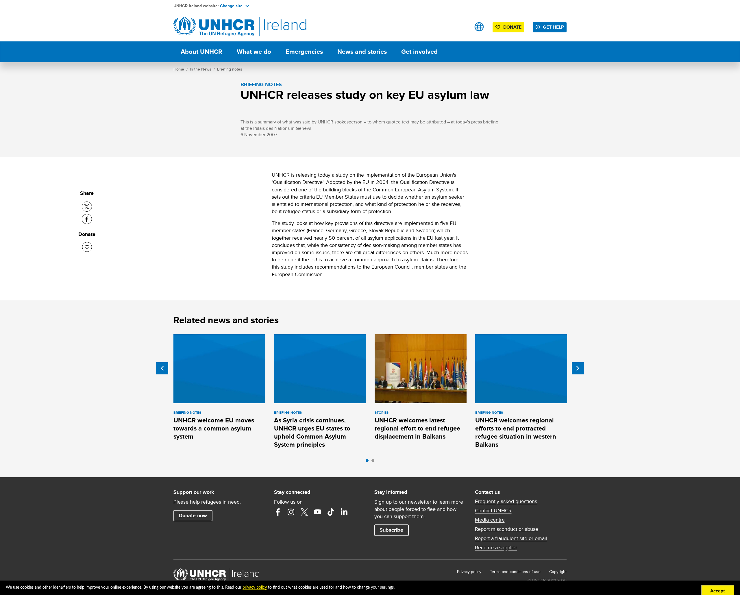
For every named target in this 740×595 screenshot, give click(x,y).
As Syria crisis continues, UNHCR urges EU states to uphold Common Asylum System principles (312, 432)
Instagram (291, 512)
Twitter (304, 512)
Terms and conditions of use (515, 571)
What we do (254, 51)
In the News (200, 69)
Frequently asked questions (506, 501)
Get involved (419, 51)
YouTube (317, 512)
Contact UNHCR (493, 510)
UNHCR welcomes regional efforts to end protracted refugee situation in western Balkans (515, 432)
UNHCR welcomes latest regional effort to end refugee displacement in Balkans (417, 428)
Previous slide (162, 368)
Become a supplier (496, 547)
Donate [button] (512, 27)
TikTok (331, 512)
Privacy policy (469, 571)
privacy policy (255, 587)
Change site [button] (231, 6)
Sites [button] (479, 27)
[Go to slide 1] (368, 462)
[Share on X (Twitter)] (87, 207)
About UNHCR (201, 51)
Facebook (278, 512)
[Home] (213, 26)
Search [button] (461, 27)
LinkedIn (344, 512)
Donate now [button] (193, 515)
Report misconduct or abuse (506, 529)
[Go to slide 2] (374, 462)
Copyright (558, 571)
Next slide (578, 368)
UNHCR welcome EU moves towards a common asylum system (213, 428)
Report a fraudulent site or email (511, 538)
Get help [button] (553, 27)
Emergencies (304, 51)
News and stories (362, 51)
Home (178, 69)
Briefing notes (229, 69)
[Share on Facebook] (87, 219)
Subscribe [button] (391, 530)
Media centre (490, 520)
